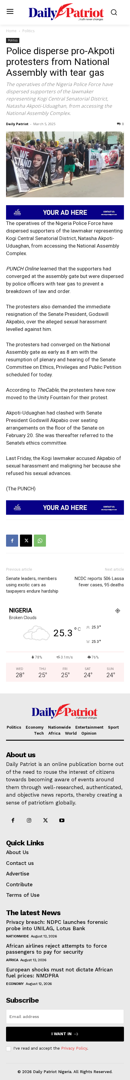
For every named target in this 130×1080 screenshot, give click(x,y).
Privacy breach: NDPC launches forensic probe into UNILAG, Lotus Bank (57, 925)
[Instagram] (29, 820)
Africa (12, 960)
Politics (28, 30)
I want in (61, 1034)
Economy (15, 984)
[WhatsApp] (40, 541)
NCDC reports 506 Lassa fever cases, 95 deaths (99, 582)
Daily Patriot (17, 124)
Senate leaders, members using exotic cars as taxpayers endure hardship (33, 585)
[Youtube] (62, 820)
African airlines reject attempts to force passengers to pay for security (56, 949)
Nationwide (17, 936)
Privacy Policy (74, 1048)
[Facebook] (12, 541)
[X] (26, 541)
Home (11, 30)
